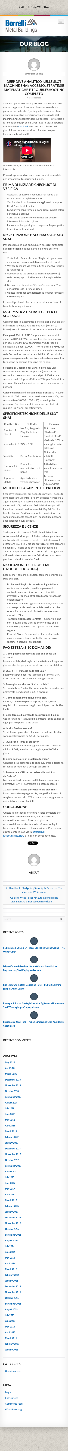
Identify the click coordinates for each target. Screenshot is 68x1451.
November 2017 (13, 1154)
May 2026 (10, 1063)
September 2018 (13, 1097)
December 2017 (13, 1149)
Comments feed (14, 1403)
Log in (8, 1392)
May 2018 (10, 1120)
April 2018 (10, 1126)
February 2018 (12, 1137)
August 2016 (11, 1241)
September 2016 (13, 1235)
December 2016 (13, 1218)
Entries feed (11, 1398)
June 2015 (10, 1321)
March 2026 (11, 1074)
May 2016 (10, 1258)
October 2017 (12, 1160)
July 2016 (9, 1246)
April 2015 (10, 1332)
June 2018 (10, 1114)
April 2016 (10, 1264)
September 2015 (13, 1304)
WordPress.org (13, 1409)
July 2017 (9, 1177)
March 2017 (11, 1200)
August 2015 (11, 1310)
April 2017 (10, 1195)
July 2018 (9, 1108)
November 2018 (13, 1086)
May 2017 (10, 1189)
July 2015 (9, 1315)
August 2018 (11, 1103)
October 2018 (12, 1091)
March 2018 (11, 1131)
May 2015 (10, 1327)
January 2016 (11, 1281)
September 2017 (13, 1166)
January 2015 (11, 1350)
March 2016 (11, 1269)
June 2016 (10, 1252)
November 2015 (13, 1292)
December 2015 (13, 1287)
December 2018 (13, 1080)
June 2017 (10, 1183)
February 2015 (12, 1344)
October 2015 (12, 1298)
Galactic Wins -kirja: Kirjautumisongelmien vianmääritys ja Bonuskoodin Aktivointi (34, 900)
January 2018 (11, 1143)
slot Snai (23, 126)
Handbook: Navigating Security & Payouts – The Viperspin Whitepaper (35, 890)
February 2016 (12, 1275)
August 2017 (11, 1172)
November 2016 (13, 1223)
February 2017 (12, 1206)
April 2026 (10, 1068)
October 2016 (12, 1229)
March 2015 (11, 1338)
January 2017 (11, 1212)
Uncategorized (35, 98)
